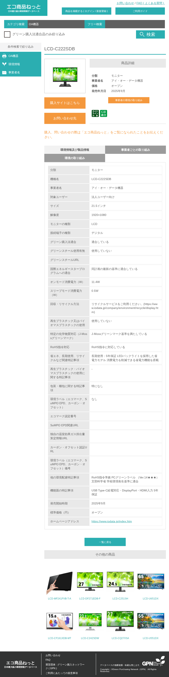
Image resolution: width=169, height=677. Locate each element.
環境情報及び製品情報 (74, 149)
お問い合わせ (125, 3)
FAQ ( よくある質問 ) (150, 3)
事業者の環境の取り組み (128, 100)
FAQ (48, 659)
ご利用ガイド (140, 11)
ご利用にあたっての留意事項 (62, 673)
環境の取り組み (75, 158)
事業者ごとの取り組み (135, 149)
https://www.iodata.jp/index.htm (112, 521)
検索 (151, 34)
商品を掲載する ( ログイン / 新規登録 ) (86, 11)
